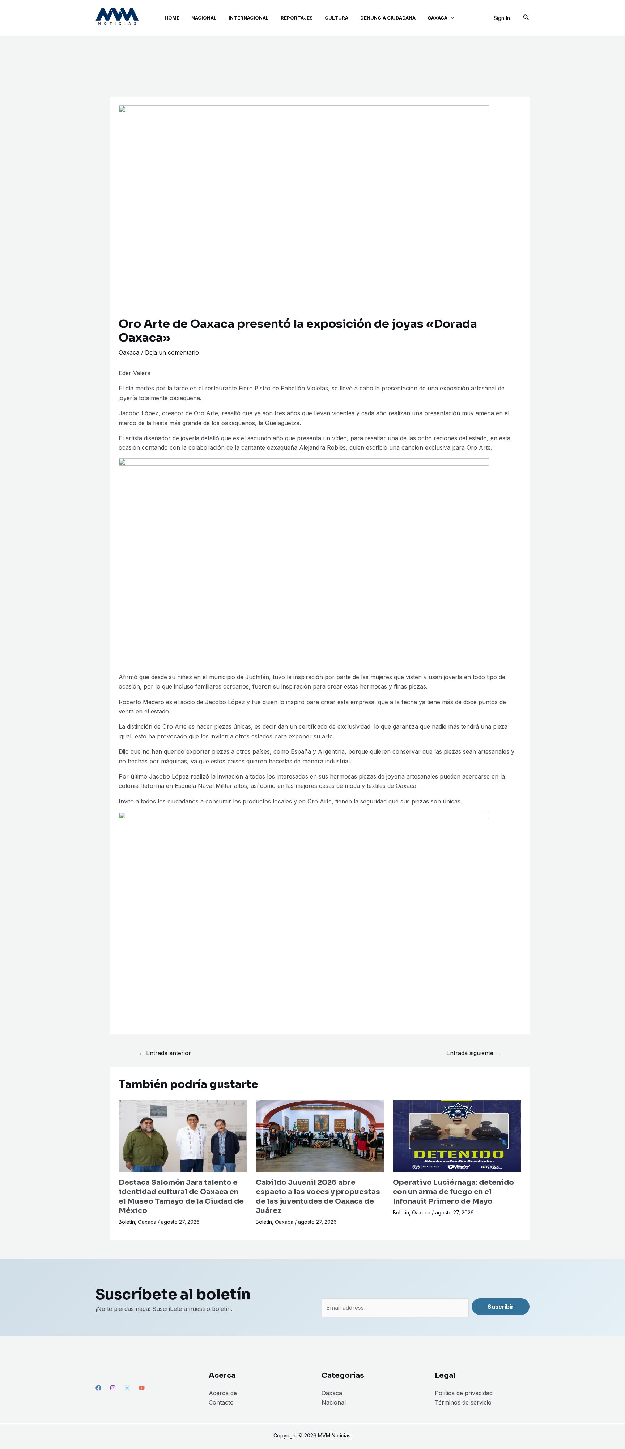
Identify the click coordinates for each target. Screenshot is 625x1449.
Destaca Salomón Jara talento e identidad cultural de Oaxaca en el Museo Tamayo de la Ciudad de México (181, 1196)
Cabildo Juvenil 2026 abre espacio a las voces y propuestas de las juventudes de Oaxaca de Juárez (318, 1196)
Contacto (221, 1402)
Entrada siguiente (473, 1052)
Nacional (334, 1402)
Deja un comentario (172, 352)
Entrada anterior (165, 1052)
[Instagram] (113, 1388)
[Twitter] (127, 1388)
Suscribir (501, 1306)
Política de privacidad (464, 1393)
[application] (450, 18)
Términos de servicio (463, 1402)
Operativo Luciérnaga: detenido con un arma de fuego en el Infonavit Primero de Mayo (453, 1192)
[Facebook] (98, 1388)
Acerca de (223, 1393)
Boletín (127, 1222)
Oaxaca (129, 352)
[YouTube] (142, 1388)
